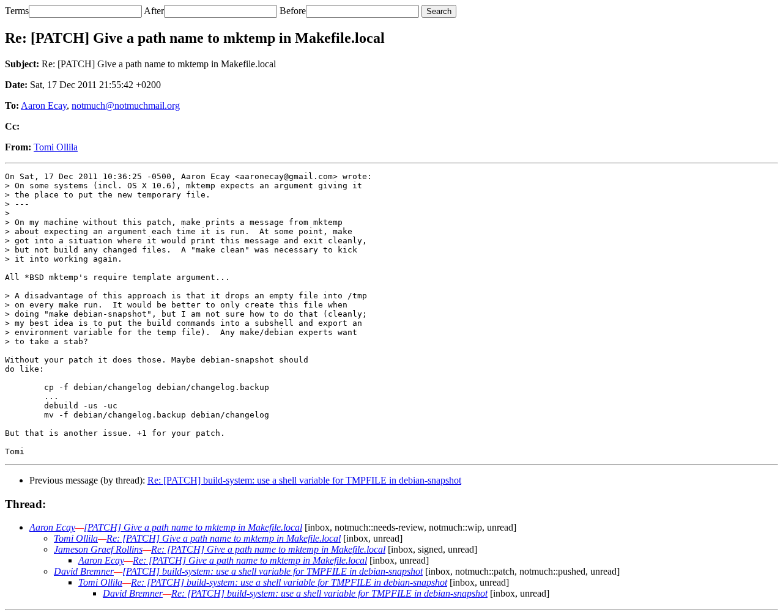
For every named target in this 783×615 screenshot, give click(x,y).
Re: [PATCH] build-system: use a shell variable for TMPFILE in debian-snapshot (304, 480)
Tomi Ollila (56, 147)
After (154, 11)
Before (293, 11)
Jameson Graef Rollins (98, 549)
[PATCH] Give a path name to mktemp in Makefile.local (193, 527)
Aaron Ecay (44, 105)
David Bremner (84, 571)
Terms (17, 11)
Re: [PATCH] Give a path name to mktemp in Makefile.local (223, 538)
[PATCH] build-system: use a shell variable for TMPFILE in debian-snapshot (272, 571)
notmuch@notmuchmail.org (126, 105)
